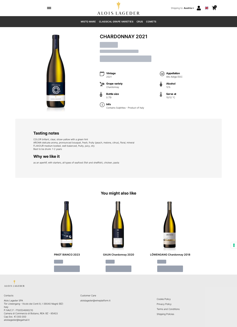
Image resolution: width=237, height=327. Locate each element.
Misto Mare (88, 21)
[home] (119, 8)
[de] (207, 3)
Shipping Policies (165, 314)
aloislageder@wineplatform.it (95, 300)
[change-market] (182, 8)
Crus (140, 21)
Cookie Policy (164, 299)
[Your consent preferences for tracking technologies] (234, 245)
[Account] (199, 8)
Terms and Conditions (168, 309)
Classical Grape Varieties (116, 21)
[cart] (214, 8)
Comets (151, 21)
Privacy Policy (164, 304)
